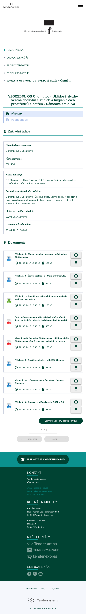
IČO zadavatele (14, 159)
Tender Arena (15, 50)
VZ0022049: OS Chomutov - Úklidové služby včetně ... (39, 81)
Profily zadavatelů (18, 65)
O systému (55, 588)
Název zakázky (13, 174)
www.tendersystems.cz (37, 488)
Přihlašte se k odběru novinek (43, 459)
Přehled (14, 113)
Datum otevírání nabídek (19, 224)
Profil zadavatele (18, 73)
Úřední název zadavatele (18, 145)
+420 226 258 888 (36, 494)
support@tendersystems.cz (39, 491)
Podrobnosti (17, 119)
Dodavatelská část (18, 58)
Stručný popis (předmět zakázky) (23, 191)
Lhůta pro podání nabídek (19, 211)
